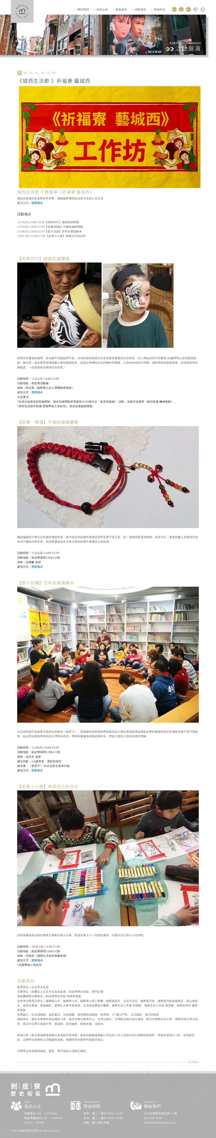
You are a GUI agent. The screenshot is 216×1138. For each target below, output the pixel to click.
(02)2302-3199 (153, 1118)
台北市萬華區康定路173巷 (160, 1113)
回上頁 (192, 1061)
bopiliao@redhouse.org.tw (160, 1122)
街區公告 (102, 9)
